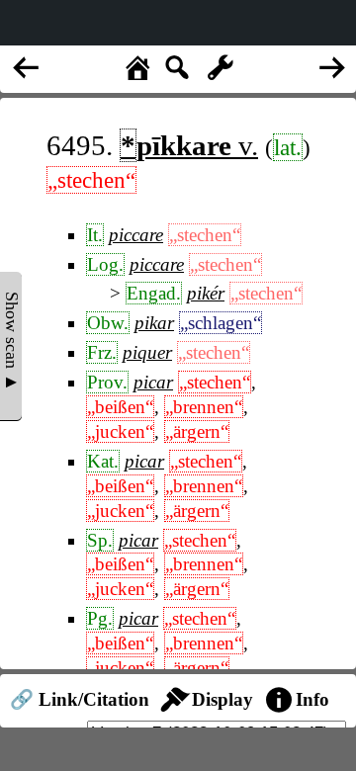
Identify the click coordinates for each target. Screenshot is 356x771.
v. (189, 145)
